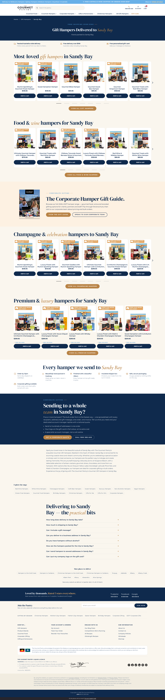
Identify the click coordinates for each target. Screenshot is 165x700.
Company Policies (124, 633)
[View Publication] (29, 204)
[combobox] (60, 8)
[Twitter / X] (136, 665)
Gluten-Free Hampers (22, 493)
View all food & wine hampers (82, 175)
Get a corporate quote (57, 437)
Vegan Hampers (139, 489)
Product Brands (23, 631)
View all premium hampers (82, 353)
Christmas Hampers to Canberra (97, 573)
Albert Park (67, 577)
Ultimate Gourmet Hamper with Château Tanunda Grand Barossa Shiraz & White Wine (24, 156)
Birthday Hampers (59, 493)
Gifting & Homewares (25, 639)
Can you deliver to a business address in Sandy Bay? (68, 535)
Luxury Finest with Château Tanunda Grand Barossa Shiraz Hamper (94, 155)
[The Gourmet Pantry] (25, 8)
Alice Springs (97, 577)
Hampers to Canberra (47, 573)
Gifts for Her (90, 493)
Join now (141, 605)
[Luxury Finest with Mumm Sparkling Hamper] (48, 250)
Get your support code (90, 698)
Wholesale (122, 636)
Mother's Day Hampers (58, 615)
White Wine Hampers (39, 489)
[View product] (48, 72)
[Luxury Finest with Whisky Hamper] (82, 319)
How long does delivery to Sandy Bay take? (64, 520)
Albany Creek (142, 573)
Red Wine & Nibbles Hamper (117, 154)
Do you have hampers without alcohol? (63, 541)
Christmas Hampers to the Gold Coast (70, 573)
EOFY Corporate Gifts (134, 615)
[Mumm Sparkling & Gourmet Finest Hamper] (25, 72)
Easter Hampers (90, 615)
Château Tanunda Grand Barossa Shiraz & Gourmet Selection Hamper (71, 155)
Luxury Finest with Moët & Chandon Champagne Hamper (109, 335)
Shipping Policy (102, 678)
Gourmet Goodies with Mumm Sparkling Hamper (71, 266)
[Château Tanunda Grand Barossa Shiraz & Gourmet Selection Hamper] (71, 139)
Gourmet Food (23, 633)
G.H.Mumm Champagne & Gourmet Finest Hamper (117, 266)
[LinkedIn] (139, 665)
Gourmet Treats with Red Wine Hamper (140, 88)
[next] (152, 82)
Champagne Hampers (57, 489)
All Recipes (88, 633)
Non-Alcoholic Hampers (122, 489)
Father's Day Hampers (75, 615)
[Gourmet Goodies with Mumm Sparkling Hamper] (71, 250)
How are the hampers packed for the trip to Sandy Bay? (70, 546)
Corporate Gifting (118, 615)
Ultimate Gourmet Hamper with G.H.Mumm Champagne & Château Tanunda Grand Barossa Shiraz (27, 335)
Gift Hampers (26, 19)
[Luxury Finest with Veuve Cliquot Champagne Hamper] (55, 319)
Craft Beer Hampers (74, 489)
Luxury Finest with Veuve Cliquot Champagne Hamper (55, 335)
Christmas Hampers (75, 493)
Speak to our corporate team (90, 214)
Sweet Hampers (90, 489)
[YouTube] (143, 665)
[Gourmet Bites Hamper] (71, 72)
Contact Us (122, 631)
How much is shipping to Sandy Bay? (62, 525)
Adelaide (124, 573)
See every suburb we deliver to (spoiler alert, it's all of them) (82, 582)
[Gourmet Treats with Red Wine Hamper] (140, 72)
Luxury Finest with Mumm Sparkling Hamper (48, 266)
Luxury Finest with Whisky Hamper (79, 335)
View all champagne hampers (82, 286)
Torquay (114, 573)
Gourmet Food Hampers (41, 493)
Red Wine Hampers (21, 489)
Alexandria (85, 577)
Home (16, 19)
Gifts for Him (102, 493)
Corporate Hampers (116, 493)
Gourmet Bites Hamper (71, 87)
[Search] (37, 7)
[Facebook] (132, 665)
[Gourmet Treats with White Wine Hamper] (140, 139)
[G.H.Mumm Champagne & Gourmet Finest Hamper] (117, 250)
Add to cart (27, 346)
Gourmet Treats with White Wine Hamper (140, 154)
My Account (55, 628)
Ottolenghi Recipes (91, 636)
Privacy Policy (114, 678)
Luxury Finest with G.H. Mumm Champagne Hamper (140, 267)
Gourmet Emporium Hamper (117, 88)
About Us (121, 628)
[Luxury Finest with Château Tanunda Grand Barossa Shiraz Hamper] (94, 139)
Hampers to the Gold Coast (27, 573)
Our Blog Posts (90, 628)
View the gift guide (58, 214)
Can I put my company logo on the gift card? (65, 557)
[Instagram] (129, 665)
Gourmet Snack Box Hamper (94, 88)
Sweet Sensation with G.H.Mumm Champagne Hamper (138, 335)
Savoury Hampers (105, 489)
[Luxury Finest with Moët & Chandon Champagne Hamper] (110, 319)
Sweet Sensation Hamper (48, 87)
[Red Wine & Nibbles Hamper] (117, 139)
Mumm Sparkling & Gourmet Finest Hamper (24, 88)
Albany (132, 573)
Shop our (154, 2)
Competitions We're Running (95, 631)
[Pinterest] (146, 665)
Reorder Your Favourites (59, 633)
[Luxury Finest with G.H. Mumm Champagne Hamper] (140, 250)
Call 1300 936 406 (83, 437)
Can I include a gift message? (58, 530)
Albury (76, 577)
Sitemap (121, 639)
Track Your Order (57, 631)
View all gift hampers (82, 108)
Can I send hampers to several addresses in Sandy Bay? (69, 551)
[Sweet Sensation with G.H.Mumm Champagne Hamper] (138, 319)
